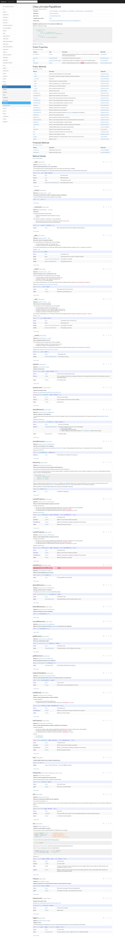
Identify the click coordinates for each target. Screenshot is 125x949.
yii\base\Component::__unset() (44, 338)
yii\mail (4, 84)
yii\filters (5, 68)
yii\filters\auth (6, 70)
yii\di (4, 65)
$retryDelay (35, 63)
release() (35, 136)
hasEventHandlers (45, 680)
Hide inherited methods (37, 69)
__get (41, 251)
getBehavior (52, 643)
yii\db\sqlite (5, 60)
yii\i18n (4, 78)
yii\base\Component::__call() (44, 164)
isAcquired (43, 781)
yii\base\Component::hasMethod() (45, 695)
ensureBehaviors (43, 628)
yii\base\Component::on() (43, 826)
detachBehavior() (36, 107)
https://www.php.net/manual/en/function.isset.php (47, 284)
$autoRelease (36, 54)
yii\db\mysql (5, 49)
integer (50, 63)
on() (34, 134)
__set (41, 318)
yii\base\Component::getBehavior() (45, 639)
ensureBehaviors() (37, 112)
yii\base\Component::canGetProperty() (46, 501)
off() (34, 131)
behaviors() (35, 98)
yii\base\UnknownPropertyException (52, 259)
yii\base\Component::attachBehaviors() (46, 444)
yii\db (4, 33)
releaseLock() (36, 152)
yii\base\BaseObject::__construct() (45, 209)
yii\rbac (4, 108)
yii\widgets (5, 121)
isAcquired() (35, 129)
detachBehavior (52, 594)
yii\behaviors (5, 14)
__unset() (35, 88)
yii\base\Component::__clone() (44, 193)
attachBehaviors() (37, 95)
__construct (42, 225)
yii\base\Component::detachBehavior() (46, 588)
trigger (41, 927)
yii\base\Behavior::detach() (45, 591)
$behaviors (35, 58)
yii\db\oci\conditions (7, 54)
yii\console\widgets (7, 28)
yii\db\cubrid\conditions (8, 41)
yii (3, 9)
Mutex (4, 94)
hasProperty (44, 740)
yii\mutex (5, 86)
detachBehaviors (43, 613)
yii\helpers (5, 76)
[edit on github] (106, 162)
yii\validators (5, 116)
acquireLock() (36, 150)
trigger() (35, 139)
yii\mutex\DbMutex (63, 11)
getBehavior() (36, 115)
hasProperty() (36, 124)
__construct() (36, 78)
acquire (43, 371)
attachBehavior (50, 421)
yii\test (4, 113)
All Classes (35, 9)
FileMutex (5, 92)
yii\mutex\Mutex (71, 11)
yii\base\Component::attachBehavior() (46, 412)
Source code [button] (36, 186)
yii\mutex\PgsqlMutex (54, 11)
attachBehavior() (36, 93)
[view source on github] (103, 162)
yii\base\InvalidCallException (50, 261)
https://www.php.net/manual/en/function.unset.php (47, 349)
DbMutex (5, 89)
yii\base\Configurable (54, 13)
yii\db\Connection (52, 60)
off (42, 808)
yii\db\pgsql (5, 57)
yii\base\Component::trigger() (44, 920)
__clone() (35, 76)
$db (34, 60)
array (58, 60)
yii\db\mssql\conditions (7, 46)
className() (36, 105)
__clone (41, 199)
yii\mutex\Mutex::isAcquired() (44, 775)
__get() (34, 81)
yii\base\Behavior (52, 58)
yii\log (4, 81)
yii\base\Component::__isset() (44, 271)
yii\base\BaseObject (89, 11)
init (41, 762)
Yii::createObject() (85, 430)
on (40, 858)
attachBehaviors (43, 452)
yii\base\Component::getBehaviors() (45, 658)
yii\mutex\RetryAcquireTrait (55, 16)
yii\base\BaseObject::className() (45, 570)
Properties (40, 9)
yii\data (4, 30)
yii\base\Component (80, 11)
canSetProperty (44, 547)
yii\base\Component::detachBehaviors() (46, 609)
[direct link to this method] (108, 162)
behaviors (42, 489)
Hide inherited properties (38, 49)
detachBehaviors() (37, 110)
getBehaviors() (36, 117)
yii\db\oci (5, 52)
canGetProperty (44, 514)
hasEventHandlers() (37, 119)
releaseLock (45, 905)
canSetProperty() (36, 102)
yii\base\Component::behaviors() (45, 465)
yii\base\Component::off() (43, 797)
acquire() (35, 90)
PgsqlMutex (5, 103)
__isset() (35, 83)
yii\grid (4, 73)
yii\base (4, 12)
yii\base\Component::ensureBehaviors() (46, 624)
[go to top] (111, 162)
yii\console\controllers (7, 25)
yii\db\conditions (6, 36)
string (60, 60)
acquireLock (45, 394)
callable (46, 813)
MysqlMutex (5, 97)
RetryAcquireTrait (6, 105)
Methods (45, 9)
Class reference (11, 1)
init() (34, 127)
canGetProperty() (36, 100)
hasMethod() (36, 122)
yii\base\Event (45, 846)
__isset (43, 286)
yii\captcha (5, 20)
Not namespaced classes (8, 6)
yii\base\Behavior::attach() (103, 416)
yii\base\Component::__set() (44, 302)
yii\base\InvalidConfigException (51, 765)
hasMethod (43, 705)
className (46, 575)
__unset (41, 351)
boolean (50, 54)
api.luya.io (3, 1)
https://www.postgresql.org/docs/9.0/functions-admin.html (49, 392)
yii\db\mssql (5, 44)
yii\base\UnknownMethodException (52, 182)
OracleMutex (5, 100)
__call (41, 172)
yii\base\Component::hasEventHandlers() (46, 675)
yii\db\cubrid (5, 38)
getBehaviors (50, 663)
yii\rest (4, 111)
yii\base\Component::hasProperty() (45, 723)
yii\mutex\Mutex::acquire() (43, 367)
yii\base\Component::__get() (44, 238)
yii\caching (5, 17)
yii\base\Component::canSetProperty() (46, 534)
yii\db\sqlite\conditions (7, 62)
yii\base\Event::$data (67, 867)
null (47, 594)
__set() (34, 86)
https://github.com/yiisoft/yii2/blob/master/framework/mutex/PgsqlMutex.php (65, 20)
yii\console (5, 22)
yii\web (4, 119)
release (43, 885)
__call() (34, 73)
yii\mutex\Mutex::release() (43, 881)
